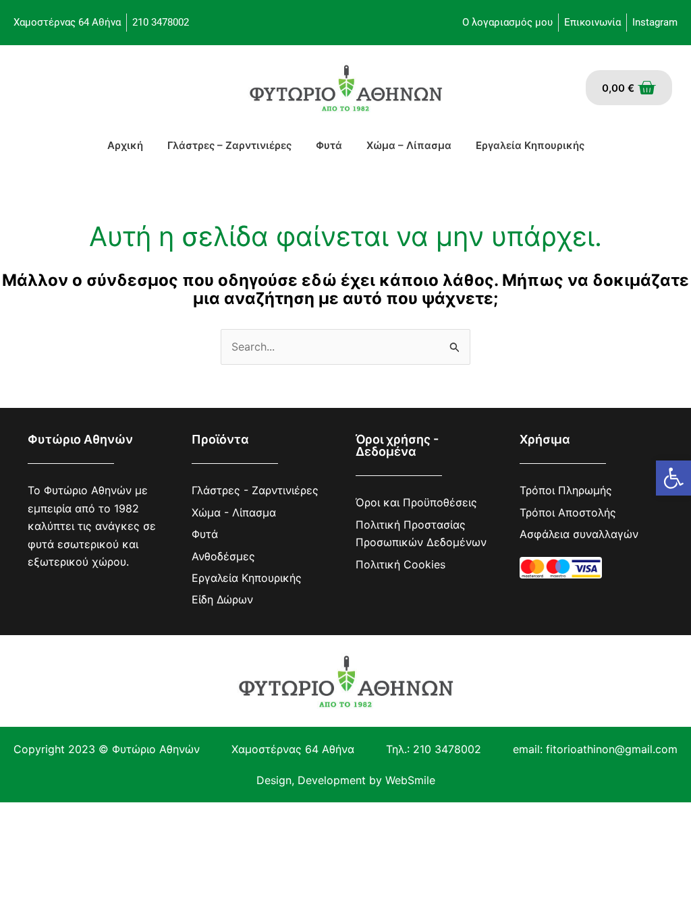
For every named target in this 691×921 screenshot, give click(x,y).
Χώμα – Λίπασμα (408, 145)
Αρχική (125, 145)
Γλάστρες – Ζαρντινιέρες (229, 145)
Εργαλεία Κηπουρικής (530, 145)
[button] (673, 478)
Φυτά (329, 145)
